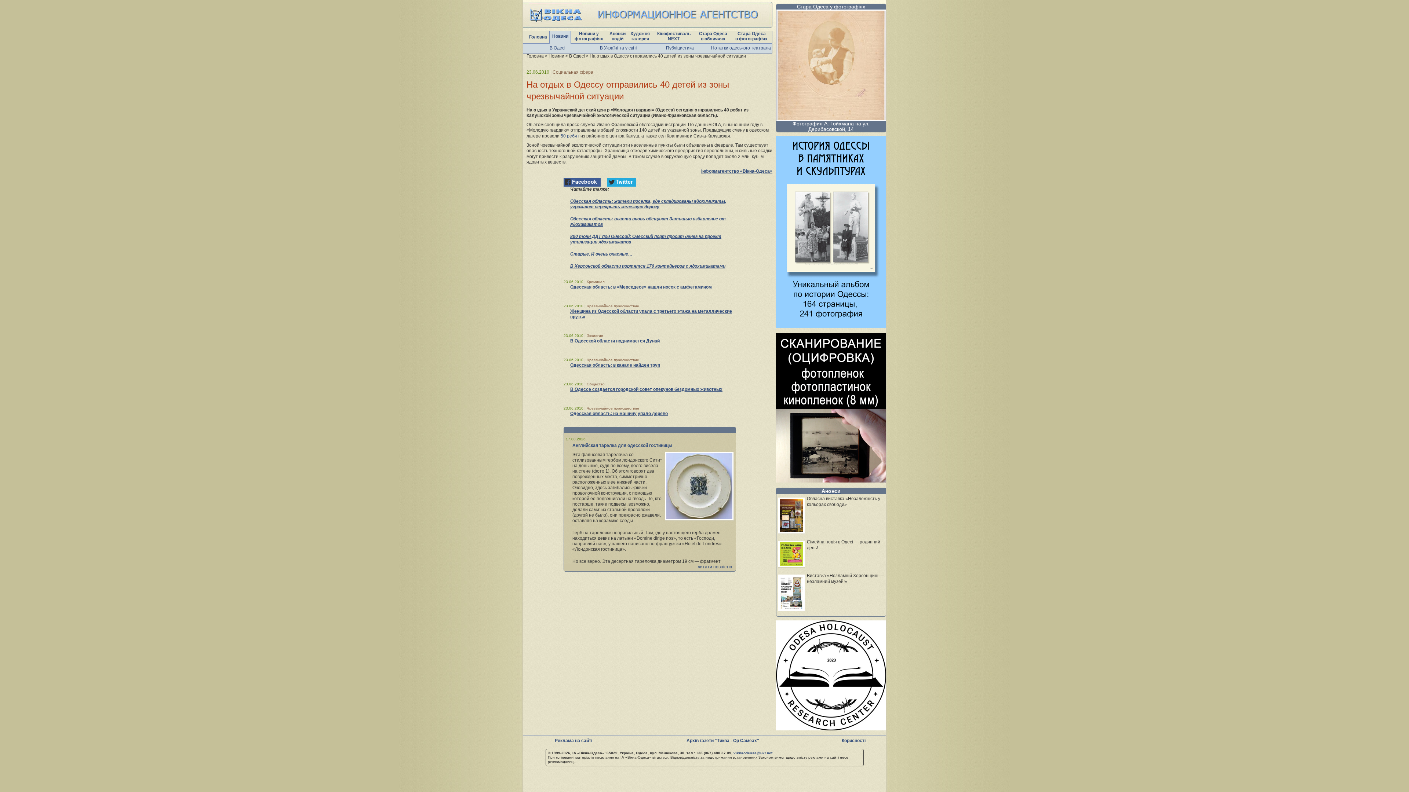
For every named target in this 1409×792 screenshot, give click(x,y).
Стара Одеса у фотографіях (831, 7)
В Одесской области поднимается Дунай (615, 341)
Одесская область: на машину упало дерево (619, 413)
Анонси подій (617, 36)
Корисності (854, 740)
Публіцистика (680, 48)
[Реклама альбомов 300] (831, 326)
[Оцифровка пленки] (831, 480)
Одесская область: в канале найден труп (615, 365)
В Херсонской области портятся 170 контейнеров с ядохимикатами (647, 266)
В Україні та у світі (618, 48)
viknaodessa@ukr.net (752, 753)
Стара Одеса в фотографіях (751, 36)
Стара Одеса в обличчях (713, 36)
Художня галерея (640, 36)
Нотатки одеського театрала (741, 48)
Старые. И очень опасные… (601, 254)
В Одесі (557, 48)
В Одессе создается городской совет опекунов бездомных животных (646, 389)
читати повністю (715, 566)
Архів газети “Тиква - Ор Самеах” (723, 740)
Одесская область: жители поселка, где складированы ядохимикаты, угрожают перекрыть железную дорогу (648, 204)
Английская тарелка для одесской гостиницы (622, 445)
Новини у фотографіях (589, 36)
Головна (538, 37)
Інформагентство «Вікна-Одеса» (736, 171)
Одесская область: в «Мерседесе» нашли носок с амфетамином (641, 287)
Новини (560, 36)
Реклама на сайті (573, 740)
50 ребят (570, 136)
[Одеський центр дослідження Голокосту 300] (831, 728)
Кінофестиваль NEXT (674, 36)
